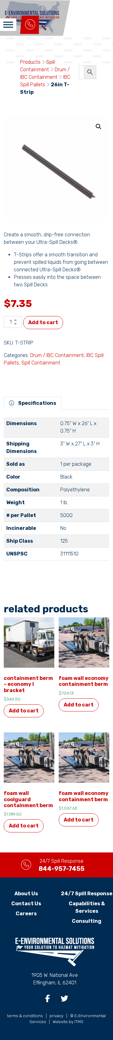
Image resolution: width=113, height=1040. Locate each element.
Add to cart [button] (24, 711)
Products (30, 62)
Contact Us (26, 904)
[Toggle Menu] (8, 25)
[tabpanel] (56, 491)
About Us (26, 894)
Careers (26, 914)
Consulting (86, 921)
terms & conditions (25, 1015)
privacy (56, 1015)
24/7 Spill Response (86, 894)
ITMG (78, 1021)
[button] (98, 126)
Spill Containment (40, 363)
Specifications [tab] (36, 403)
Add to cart (43, 322)
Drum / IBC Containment (57, 355)
